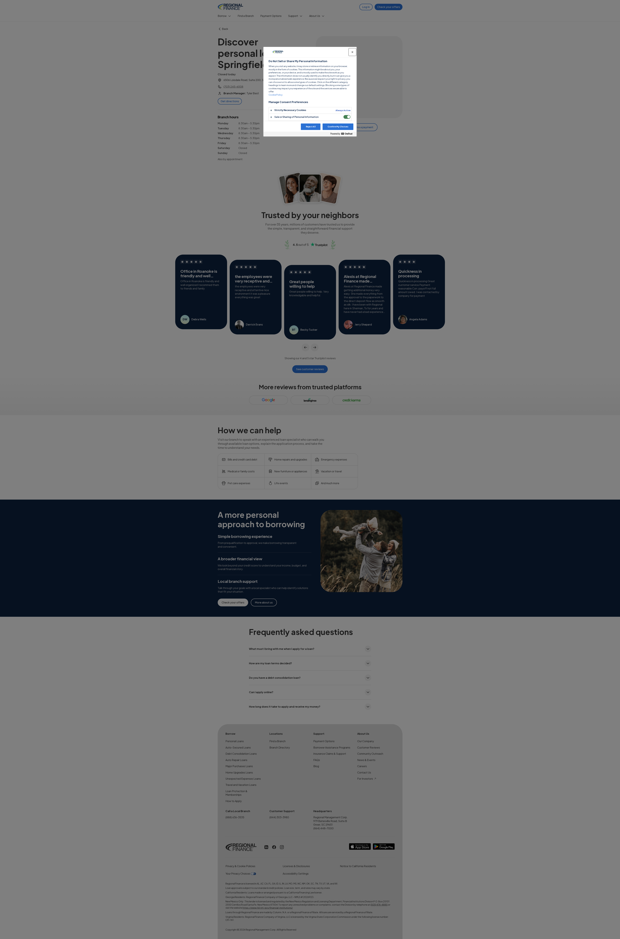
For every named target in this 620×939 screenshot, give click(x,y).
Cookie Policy (276, 94)
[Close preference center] (352, 52)
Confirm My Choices (338, 126)
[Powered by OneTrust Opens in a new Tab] (342, 134)
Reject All (310, 126)
